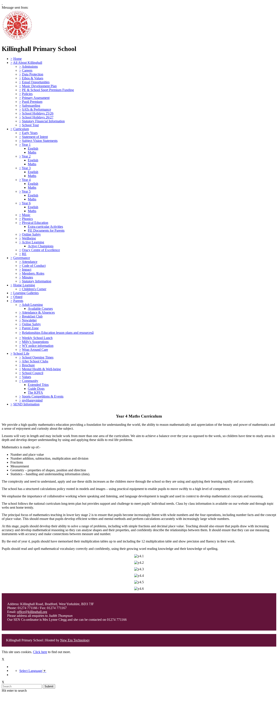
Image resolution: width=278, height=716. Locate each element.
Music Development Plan (39, 86)
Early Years (30, 133)
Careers (27, 70)
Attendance (29, 262)
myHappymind (32, 400)
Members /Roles (33, 273)
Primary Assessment (36, 98)
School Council (32, 373)
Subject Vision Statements (40, 141)
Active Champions (40, 246)
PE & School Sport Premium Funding (48, 90)
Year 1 (26, 144)
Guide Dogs (36, 388)
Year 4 (26, 180)
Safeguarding (31, 105)
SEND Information (26, 404)
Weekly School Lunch (37, 338)
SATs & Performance (36, 109)
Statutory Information (36, 281)
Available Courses (40, 308)
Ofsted (17, 297)
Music (26, 215)
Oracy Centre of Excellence (41, 250)
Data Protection (32, 74)
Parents (18, 301)
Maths (32, 152)
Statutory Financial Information (43, 121)
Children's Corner (34, 289)
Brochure (28, 365)
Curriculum (21, 129)
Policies (27, 94)
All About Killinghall (27, 62)
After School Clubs (35, 361)
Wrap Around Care (35, 349)
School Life (21, 353)
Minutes (27, 277)
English (33, 148)
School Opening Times (37, 357)
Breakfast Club (32, 316)
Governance (21, 258)
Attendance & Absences (38, 312)
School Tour (30, 125)
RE (24, 254)
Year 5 (26, 191)
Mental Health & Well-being (41, 369)
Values (26, 377)
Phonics (27, 219)
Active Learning (33, 242)
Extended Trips (38, 385)
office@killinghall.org (32, 612)
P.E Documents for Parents (46, 230)
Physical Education (35, 222)
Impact (26, 269)
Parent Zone (30, 328)
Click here (40, 652)
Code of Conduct (34, 265)
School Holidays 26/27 (37, 117)
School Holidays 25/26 (37, 113)
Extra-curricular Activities (45, 226)
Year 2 (26, 156)
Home (17, 59)
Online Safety (31, 234)
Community (30, 381)
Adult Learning (32, 304)
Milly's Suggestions (35, 342)
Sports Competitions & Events (42, 396)
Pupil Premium (32, 101)
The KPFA (35, 392)
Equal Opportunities (36, 82)
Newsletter (29, 320)
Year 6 (26, 203)
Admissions (30, 66)
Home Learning (24, 285)
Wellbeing (29, 238)
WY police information (37, 345)
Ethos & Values (32, 78)
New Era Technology (75, 640)
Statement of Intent (35, 137)
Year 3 (26, 168)
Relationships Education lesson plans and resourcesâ (58, 332)
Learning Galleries (26, 293)
